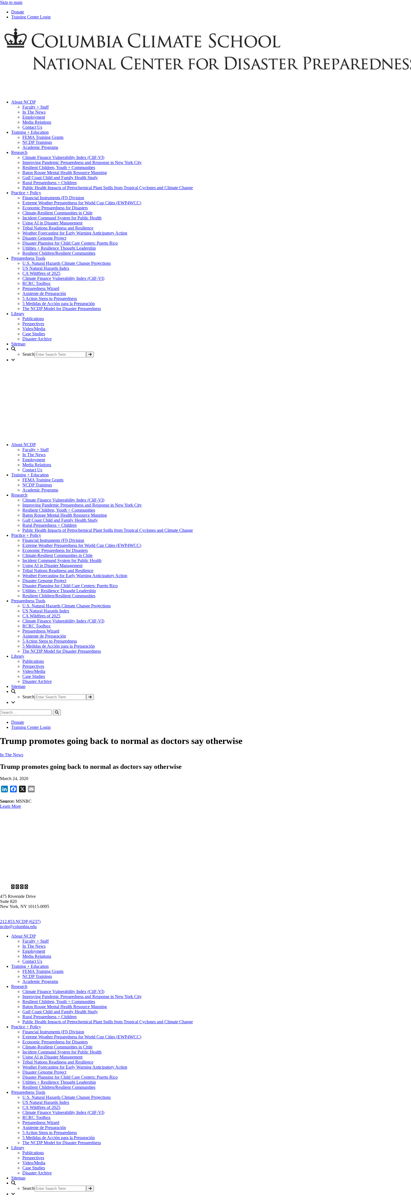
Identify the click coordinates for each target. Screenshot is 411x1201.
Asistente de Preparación (44, 293)
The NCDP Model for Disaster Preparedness (61, 308)
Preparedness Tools (28, 258)
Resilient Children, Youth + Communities (58, 167)
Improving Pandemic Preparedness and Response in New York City (82, 162)
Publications (33, 318)
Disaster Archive (37, 338)
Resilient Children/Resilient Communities (58, 253)
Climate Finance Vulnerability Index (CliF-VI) (63, 157)
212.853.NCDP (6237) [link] (20, 921)
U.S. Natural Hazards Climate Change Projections (66, 263)
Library (17, 313)
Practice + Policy (26, 192)
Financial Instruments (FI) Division (53, 197)
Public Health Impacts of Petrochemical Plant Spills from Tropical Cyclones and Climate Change (107, 187)
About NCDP (23, 102)
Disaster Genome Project (44, 238)
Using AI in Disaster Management (52, 223)
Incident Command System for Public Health (61, 218)
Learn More (10, 806)
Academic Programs (40, 147)
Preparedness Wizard (40, 288)
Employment (33, 117)
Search (28, 354)
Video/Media (33, 328)
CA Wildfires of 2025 (41, 273)
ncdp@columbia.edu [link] (18, 926)
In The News (34, 112)
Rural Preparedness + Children (49, 182)
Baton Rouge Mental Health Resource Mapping (64, 172)
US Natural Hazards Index (45, 268)
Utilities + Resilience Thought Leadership (59, 248)
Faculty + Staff (35, 107)
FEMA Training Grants (42, 137)
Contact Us (32, 127)
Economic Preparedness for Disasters (55, 207)
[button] (211, 352)
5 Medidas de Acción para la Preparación (58, 303)
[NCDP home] (162, 877)
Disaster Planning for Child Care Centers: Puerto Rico (70, 243)
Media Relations (36, 122)
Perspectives (33, 323)
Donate (17, 12)
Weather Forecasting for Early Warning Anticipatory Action (74, 233)
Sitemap (18, 343)
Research (19, 152)
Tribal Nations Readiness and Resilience (57, 228)
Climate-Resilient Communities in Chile (57, 212)
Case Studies (33, 333)
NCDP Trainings (37, 142)
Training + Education (30, 132)
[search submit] (90, 354)
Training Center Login (31, 17)
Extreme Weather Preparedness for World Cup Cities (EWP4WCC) (81, 202)
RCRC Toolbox (36, 283)
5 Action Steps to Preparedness (49, 298)
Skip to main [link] (11, 2)
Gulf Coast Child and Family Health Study (60, 177)
